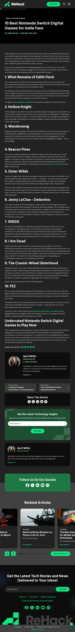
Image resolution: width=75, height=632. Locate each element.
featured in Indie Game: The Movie (45, 311)
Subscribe (53, 4)
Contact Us (33, 597)
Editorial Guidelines (48, 597)
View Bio (26, 375)
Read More (27, 545)
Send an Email (31, 362)
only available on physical (23, 102)
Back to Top (37, 629)
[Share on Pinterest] (33, 347)
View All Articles (60, 553)
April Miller (12, 33)
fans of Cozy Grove (57, 164)
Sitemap (18, 627)
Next (13, 553)
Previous (7, 553)
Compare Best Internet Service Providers (37, 601)
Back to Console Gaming (15, 18)
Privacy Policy (29, 627)
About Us (22, 597)
